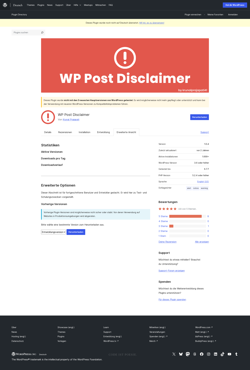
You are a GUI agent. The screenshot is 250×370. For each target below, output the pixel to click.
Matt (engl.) (202, 332)
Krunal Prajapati (71, 119)
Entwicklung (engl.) (112, 336)
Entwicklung (103, 132)
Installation (84, 132)
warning (204, 188)
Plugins (61, 336)
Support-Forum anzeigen (172, 270)
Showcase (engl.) (66, 327)
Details (47, 132)
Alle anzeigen (202, 241)
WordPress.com (204, 327)
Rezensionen (65, 132)
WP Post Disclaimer (74, 115)
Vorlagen (62, 341)
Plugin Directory (19, 14)
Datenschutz (18, 341)
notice (196, 188)
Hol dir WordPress (235, 5)
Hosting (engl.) (19, 336)
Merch (153, 341)
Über (14, 327)
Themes (61, 332)
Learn (106, 327)
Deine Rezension (168, 241)
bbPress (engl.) (204, 336)
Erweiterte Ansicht (126, 132)
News (14, 332)
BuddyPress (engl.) (205, 341)
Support (205, 132)
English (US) (203, 181)
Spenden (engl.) (158, 336)
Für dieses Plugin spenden (172, 299)
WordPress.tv (111, 341)
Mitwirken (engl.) (157, 327)
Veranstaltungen (157, 332)
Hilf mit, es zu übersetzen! (151, 23)
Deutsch (43, 354)
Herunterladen (199, 117)
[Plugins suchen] (42, 32)
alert (189, 188)
